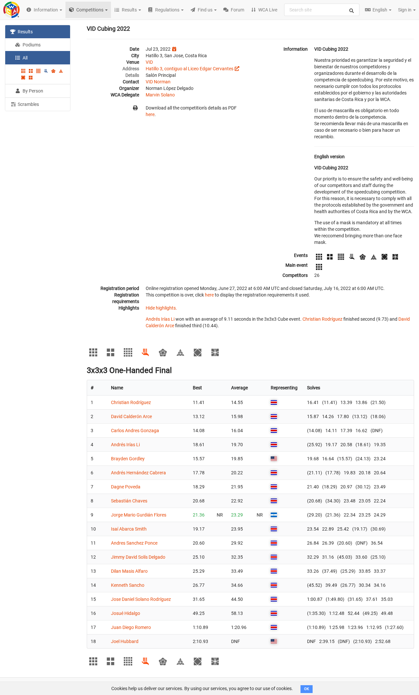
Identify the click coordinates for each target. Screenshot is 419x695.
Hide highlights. (161, 308)
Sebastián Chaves (129, 500)
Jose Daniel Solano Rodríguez (141, 599)
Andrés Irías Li (160, 319)
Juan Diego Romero (131, 627)
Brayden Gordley (128, 458)
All (24, 57)
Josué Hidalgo (125, 613)
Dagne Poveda (125, 486)
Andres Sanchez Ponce (134, 543)
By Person (32, 90)
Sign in (405, 9)
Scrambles (28, 104)
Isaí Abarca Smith (129, 529)
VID (149, 62)
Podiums (31, 44)
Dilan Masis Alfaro (129, 571)
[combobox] (321, 10)
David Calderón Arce (131, 416)
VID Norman (158, 81)
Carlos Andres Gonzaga (135, 430)
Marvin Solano (160, 94)
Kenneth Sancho (127, 585)
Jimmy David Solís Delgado (138, 557)
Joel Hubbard (124, 641)
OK (306, 689)
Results (25, 31)
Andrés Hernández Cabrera (138, 472)
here (150, 114)
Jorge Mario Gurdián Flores (138, 514)
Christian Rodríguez (322, 319)
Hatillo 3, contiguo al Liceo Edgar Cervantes (189, 68)
